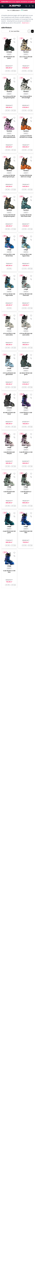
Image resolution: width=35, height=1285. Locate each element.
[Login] (29, 6)
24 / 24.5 (30, 110)
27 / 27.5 (30, 150)
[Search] (26, 6)
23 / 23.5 (24, 110)
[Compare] (14, 42)
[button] (15, 71)
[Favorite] (14, 38)
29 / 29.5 (9, 268)
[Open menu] (2, 6)
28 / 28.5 (30, 268)
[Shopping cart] (33, 6)
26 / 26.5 (13, 71)
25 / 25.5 (8, 71)
